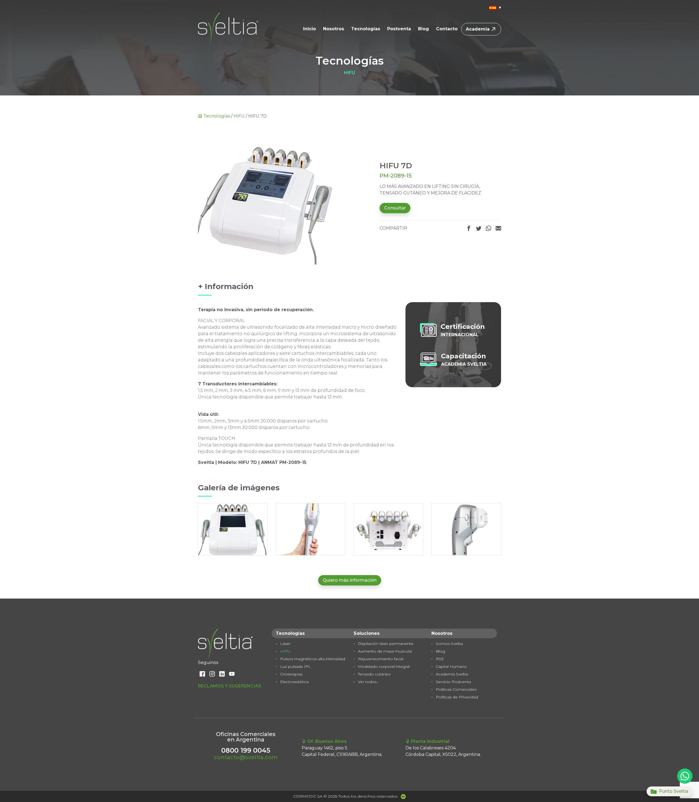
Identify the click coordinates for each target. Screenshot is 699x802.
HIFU (239, 116)
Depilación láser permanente (385, 643)
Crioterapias (291, 674)
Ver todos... (368, 681)
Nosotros (333, 28)
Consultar (395, 208)
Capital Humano (451, 666)
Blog (423, 28)
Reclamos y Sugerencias (229, 686)
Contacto (447, 28)
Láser (285, 643)
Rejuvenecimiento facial (380, 658)
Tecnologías (365, 28)
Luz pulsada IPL (295, 666)
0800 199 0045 (245, 750)
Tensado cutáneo (374, 674)
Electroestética (294, 681)
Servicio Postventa (453, 681)
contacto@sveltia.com (246, 757)
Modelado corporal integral (384, 666)
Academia (478, 29)
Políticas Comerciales (456, 689)
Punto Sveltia (673, 791)
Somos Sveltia (449, 643)
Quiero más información (350, 580)
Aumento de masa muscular (385, 651)
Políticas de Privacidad (457, 697)
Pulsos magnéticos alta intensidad (312, 658)
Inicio (309, 28)
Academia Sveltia (452, 674)
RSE (440, 658)
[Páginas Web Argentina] (402, 796)
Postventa (399, 28)
